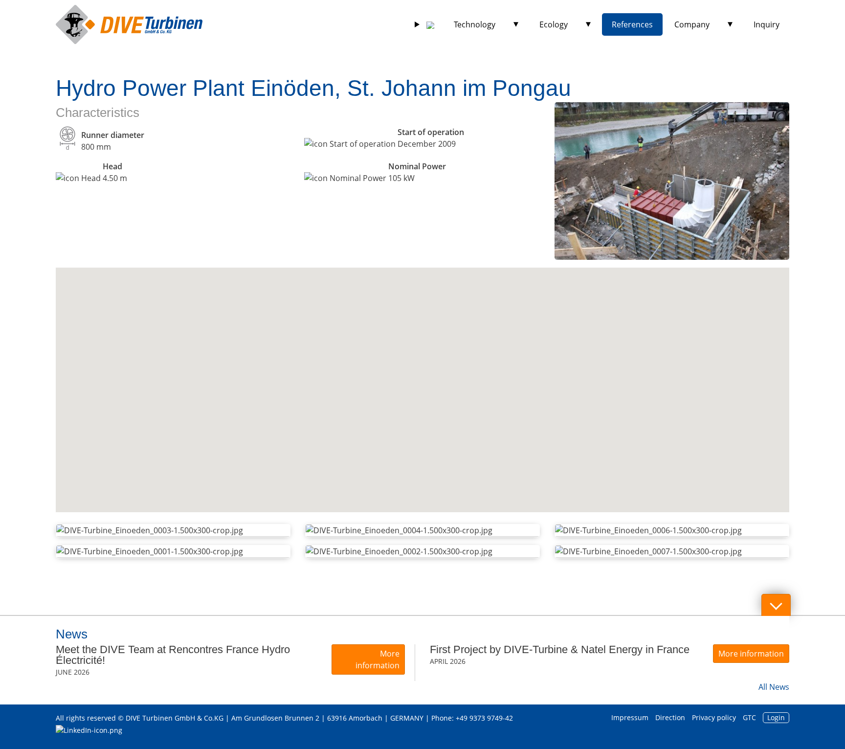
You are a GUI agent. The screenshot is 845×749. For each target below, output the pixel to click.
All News (773, 686)
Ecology (553, 24)
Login (776, 717)
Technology (474, 24)
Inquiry (766, 24)
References (632, 24)
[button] (422, 378)
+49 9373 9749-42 (484, 718)
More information (378, 659)
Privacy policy (714, 717)
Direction (670, 717)
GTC (749, 717)
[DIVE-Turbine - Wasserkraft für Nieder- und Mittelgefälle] (129, 24)
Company (692, 24)
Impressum (629, 717)
